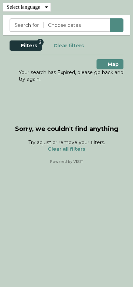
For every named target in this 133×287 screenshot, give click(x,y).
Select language (23, 7)
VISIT (78, 161)
